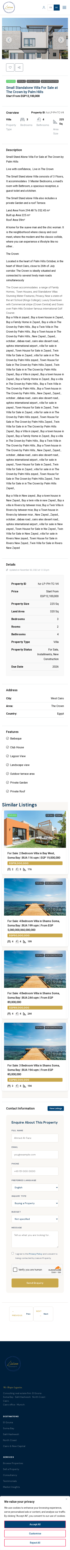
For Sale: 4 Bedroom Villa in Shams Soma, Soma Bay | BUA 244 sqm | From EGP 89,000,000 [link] (33, 998)
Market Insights (11, 1487)
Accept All (35, 1524)
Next (46, 1314)
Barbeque (16, 738)
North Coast (10, 1440)
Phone (15, 1163)
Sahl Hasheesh (11, 1434)
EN (50, 7)
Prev (28, 1314)
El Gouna (8, 1422)
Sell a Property (11, 1469)
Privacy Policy (35, 1254)
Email (15, 1147)
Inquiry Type (19, 1196)
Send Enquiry (35, 1282)
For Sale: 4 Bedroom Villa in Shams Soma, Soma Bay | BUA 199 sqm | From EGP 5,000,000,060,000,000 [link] (33, 925)
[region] (35, 1523)
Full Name (17, 1130)
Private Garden (19, 782)
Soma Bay (8, 1428)
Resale (59, 815)
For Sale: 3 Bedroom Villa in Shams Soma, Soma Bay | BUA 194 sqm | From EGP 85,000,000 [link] (33, 1070)
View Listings (55, 1108)
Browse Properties (13, 1463)
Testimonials (10, 1481)
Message (17, 1227)
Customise (35, 1533)
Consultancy (10, 1475)
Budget (16, 1212)
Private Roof (17, 791)
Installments (33, 81)
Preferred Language (24, 1180)
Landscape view (20, 765)
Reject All (35, 1542)
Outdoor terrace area (22, 773)
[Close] (66, 1499)
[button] (10, 67)
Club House (17, 747)
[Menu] (64, 7)
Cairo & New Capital (14, 1446)
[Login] (44, 7)
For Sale (21, 81)
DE (56, 7)
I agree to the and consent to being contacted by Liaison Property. (36, 1256)
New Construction (49, 81)
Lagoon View (18, 756)
